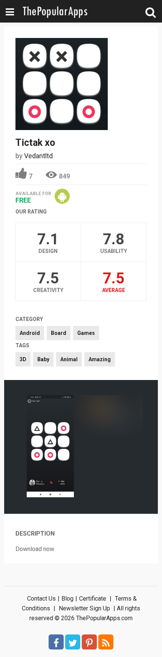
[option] (50, 446)
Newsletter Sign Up (84, 608)
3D (23, 359)
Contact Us (41, 598)
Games (86, 333)
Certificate (92, 598)
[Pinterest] (89, 641)
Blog (67, 598)
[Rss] (105, 641)
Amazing (100, 359)
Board (58, 333)
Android (30, 333)
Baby (43, 359)
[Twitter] (72, 641)
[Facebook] (56, 641)
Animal (69, 359)
